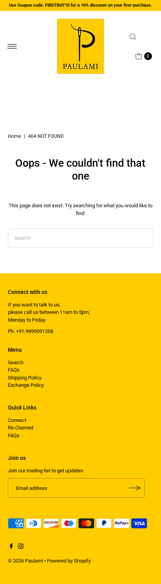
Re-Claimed (20, 428)
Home (14, 136)
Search (15, 362)
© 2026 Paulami (25, 561)
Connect (17, 420)
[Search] (140, 36)
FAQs (14, 370)
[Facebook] (11, 547)
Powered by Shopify (69, 561)
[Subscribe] (135, 488)
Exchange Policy (26, 385)
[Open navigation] (12, 46)
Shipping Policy (24, 378)
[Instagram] (20, 547)
